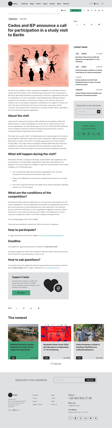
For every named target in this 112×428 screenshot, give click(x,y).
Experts (52, 4)
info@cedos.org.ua (74, 405)
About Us (66, 4)
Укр (90, 3)
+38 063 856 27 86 (80, 398)
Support (22, 293)
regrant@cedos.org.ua (52, 268)
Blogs (32, 4)
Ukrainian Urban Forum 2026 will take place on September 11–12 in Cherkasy (56, 347)
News (59, 4)
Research (24, 4)
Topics (45, 4)
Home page (11, 13)
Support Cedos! (37, 404)
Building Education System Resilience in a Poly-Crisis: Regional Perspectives (22, 347)
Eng (97, 3)
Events (38, 4)
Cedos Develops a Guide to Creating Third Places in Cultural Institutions (88, 347)
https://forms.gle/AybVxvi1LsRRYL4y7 (51, 235)
